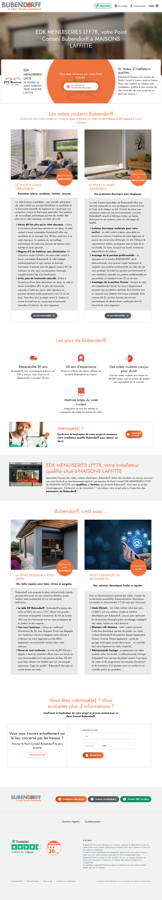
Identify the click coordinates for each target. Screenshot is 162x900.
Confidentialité (92, 822)
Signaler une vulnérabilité (66, 881)
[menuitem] (103, 6)
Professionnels (139, 6)
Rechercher (95, 755)
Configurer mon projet (73, 799)
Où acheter (123, 6)
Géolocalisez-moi (37, 755)
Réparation (105, 6)
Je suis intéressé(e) (42, 316)
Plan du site (47, 881)
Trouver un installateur (105, 799)
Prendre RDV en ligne (138, 799)
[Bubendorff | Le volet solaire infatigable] (21, 6)
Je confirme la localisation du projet (81, 86)
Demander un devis (136, 434)
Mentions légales (71, 822)
